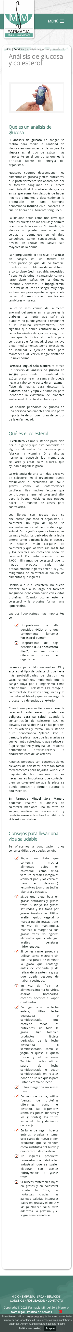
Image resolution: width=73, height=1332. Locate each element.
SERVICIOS (54, 1296)
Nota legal (18, 1312)
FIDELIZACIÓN (36, 1300)
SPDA (40, 1296)
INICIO (15, 1296)
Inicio (8, 49)
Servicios (19, 49)
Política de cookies (30, 1328)
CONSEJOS (17, 1300)
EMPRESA (28, 1296)
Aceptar (50, 1328)
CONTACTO (55, 1300)
